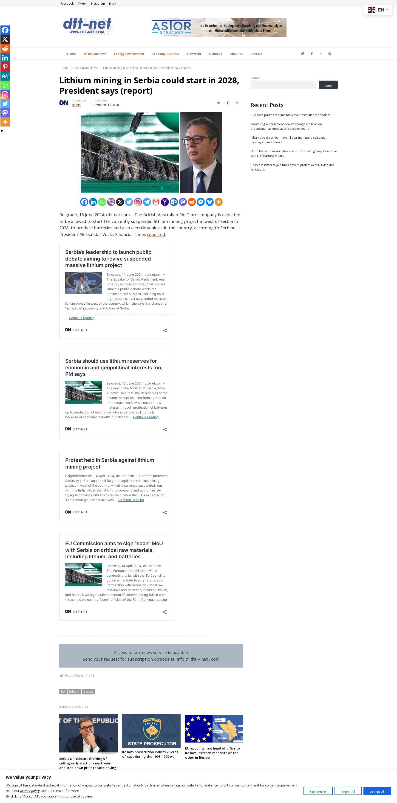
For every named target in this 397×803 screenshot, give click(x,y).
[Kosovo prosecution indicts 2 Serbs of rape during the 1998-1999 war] (151, 716)
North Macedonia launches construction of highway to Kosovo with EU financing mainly (294, 153)
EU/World (194, 54)
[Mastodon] (183, 202)
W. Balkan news (95, 54)
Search (256, 78)
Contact (256, 54)
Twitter (82, 4)
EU (63, 691)
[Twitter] (129, 202)
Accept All (377, 791)
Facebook (67, 4)
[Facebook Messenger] (201, 202)
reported (156, 234)
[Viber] (111, 202)
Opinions (215, 54)
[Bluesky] (210, 202)
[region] (198, 786)
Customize (318, 791)
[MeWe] (5, 76)
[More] (219, 202)
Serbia (88, 691)
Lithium (74, 691)
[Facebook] (84, 202)
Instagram (98, 4)
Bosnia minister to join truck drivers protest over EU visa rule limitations (293, 167)
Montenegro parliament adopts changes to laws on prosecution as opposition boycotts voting (286, 126)
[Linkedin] (93, 202)
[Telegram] (147, 202)
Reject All (348, 791)
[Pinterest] (5, 66)
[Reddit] (192, 202)
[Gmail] (156, 202)
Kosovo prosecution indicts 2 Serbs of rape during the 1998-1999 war (150, 754)
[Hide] (2, 131)
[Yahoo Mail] (165, 202)
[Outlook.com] (174, 202)
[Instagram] (138, 202)
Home (71, 54)
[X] (120, 202)
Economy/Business (165, 54)
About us (236, 54)
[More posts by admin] (63, 101)
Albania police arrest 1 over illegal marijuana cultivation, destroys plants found (289, 139)
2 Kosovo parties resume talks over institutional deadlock (291, 115)
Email (112, 4)
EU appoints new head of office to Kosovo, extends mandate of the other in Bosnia (212, 753)
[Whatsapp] (102, 202)
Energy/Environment (129, 54)
